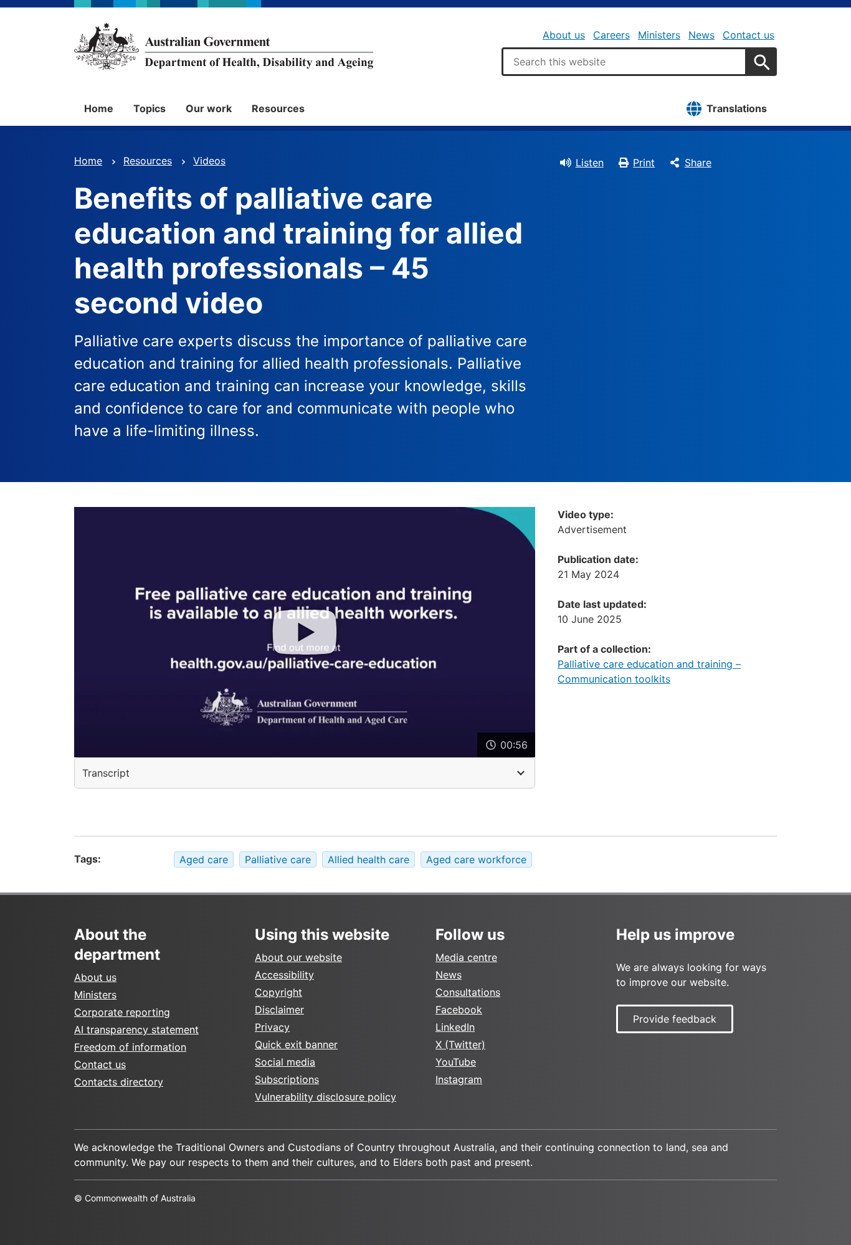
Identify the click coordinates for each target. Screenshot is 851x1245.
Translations (736, 108)
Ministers (659, 35)
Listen (590, 162)
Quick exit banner (296, 1044)
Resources (278, 108)
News (701, 35)
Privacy (272, 1027)
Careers (611, 35)
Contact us (748, 35)
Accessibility (284, 974)
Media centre (466, 957)
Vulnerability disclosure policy (325, 1097)
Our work (209, 108)
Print (644, 162)
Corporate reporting (122, 1012)
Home (98, 108)
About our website (298, 957)
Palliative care (278, 859)
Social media (285, 1062)
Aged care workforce (476, 859)
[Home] (223, 46)
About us (564, 35)
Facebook (458, 1009)
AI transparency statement (136, 1029)
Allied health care (368, 859)
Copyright (278, 992)
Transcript (106, 773)
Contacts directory (118, 1082)
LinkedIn (455, 1027)
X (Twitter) (460, 1044)
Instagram (458, 1079)
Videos (209, 160)
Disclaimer (279, 1009)
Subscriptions (287, 1079)
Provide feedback (674, 1019)
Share (698, 162)
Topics (149, 108)
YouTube (455, 1062)
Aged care (203, 859)
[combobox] (624, 61)
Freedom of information (130, 1047)
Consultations (467, 992)
